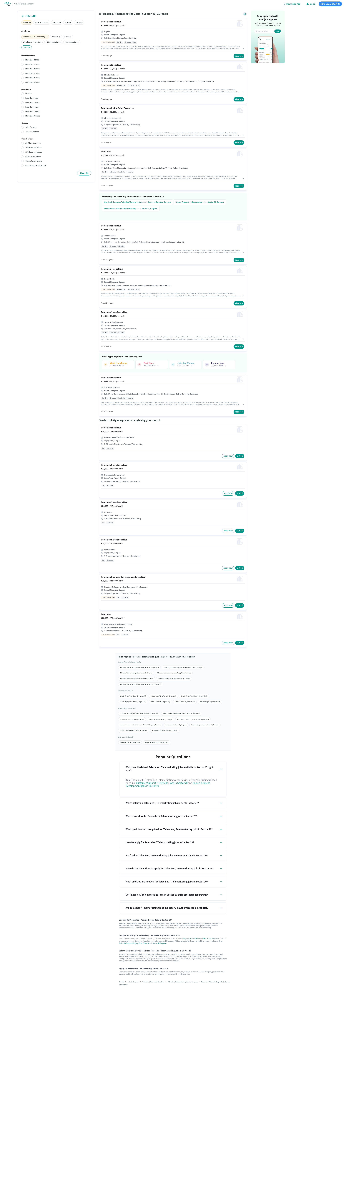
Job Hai (121, 982)
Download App (293, 4)
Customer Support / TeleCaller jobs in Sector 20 (161, 783)
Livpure (186, 939)
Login (312, 4)
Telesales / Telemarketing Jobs (153, 982)
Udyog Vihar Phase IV (141, 943)
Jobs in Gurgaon (133, 982)
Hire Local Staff (328, 4)
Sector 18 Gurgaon (125, 943)
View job (239, 56)
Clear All (84, 173)
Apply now (228, 456)
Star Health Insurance (211, 939)
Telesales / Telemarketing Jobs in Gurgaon (183, 982)
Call (241, 456)
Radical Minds (195, 939)
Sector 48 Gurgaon (159, 943)
